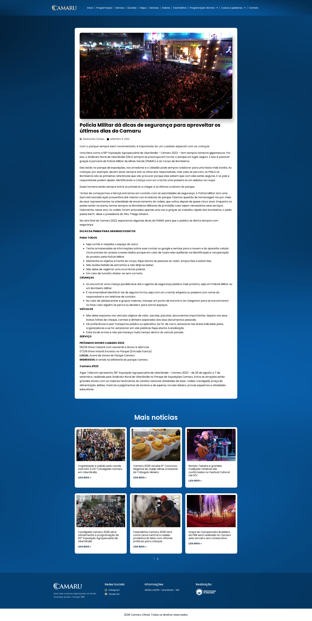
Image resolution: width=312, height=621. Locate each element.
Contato (253, 7)
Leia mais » (84, 478)
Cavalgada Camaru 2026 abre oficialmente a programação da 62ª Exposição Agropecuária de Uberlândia (98, 536)
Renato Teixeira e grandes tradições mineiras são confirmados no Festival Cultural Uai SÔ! (209, 470)
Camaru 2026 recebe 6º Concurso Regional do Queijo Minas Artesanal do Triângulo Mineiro (155, 469)
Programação (104, 7)
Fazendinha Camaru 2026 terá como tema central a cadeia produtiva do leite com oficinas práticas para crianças (153, 536)
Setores (120, 7)
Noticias (154, 7)
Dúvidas (132, 7)
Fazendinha (179, 7)
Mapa (143, 7)
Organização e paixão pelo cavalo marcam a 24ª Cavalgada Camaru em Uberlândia (100, 469)
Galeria (166, 7)
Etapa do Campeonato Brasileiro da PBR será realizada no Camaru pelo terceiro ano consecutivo (209, 535)
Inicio (90, 7)
